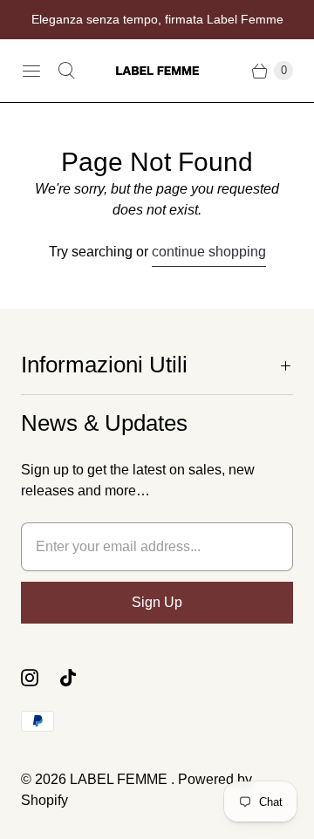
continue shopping (209, 251)
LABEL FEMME (120, 779)
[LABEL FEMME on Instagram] (40, 677)
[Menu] (31, 71)
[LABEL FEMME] (157, 70)
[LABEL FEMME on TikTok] (78, 677)
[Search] (66, 71)
